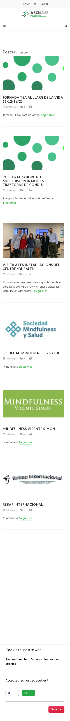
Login (44, 4)
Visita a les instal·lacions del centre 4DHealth (31, 267)
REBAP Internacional (23, 504)
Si (9, 693)
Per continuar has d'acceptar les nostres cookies (32, 661)
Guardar (56, 709)
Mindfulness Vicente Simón (29, 429)
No (26, 693)
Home (26, 4)
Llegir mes (47, 115)
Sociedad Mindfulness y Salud (32, 353)
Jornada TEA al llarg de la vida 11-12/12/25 (33, 99)
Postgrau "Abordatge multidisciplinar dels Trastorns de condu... (24, 181)
